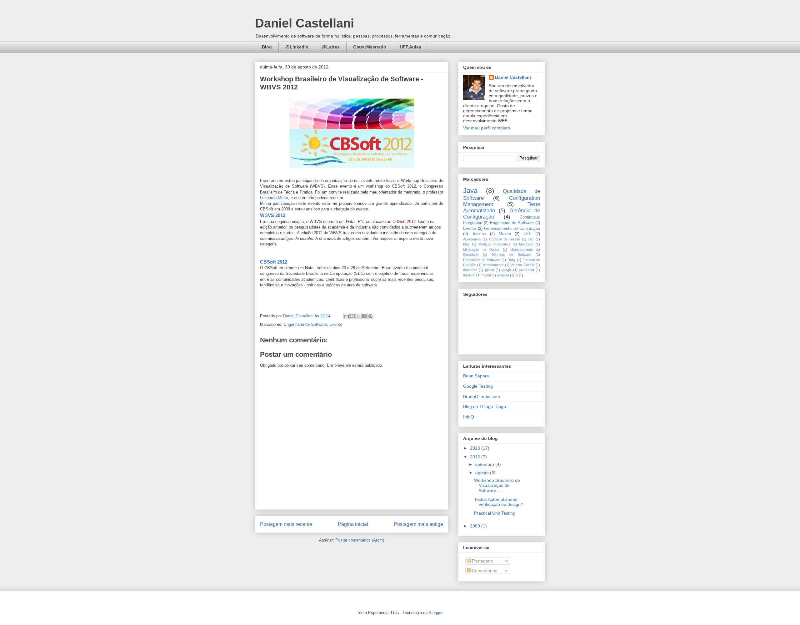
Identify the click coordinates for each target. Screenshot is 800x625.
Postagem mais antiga (418, 524)
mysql (486, 275)
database (470, 270)
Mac (466, 244)
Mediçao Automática (494, 244)
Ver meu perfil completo (486, 127)
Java (470, 190)
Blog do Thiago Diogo (484, 406)
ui (516, 275)
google (507, 270)
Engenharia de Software (305, 324)
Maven (505, 234)
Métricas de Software (511, 254)
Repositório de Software (481, 260)
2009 (475, 525)
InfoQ (468, 416)
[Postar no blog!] (352, 316)
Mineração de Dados (481, 249)
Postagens (482, 560)
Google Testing (478, 386)
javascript (526, 270)
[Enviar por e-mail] (346, 316)
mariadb (469, 275)
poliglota (503, 275)
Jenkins (479, 234)
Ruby (512, 260)
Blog (267, 46)
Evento (335, 324)
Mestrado (526, 244)
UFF (527, 234)
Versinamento (493, 265)
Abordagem (472, 239)
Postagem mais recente (286, 524)
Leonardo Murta (274, 197)
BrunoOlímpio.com (481, 396)
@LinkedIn (296, 46)
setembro (485, 464)
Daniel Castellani (304, 23)
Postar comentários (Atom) (359, 540)
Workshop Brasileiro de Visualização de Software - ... (497, 485)
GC (531, 239)
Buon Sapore (476, 375)
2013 (475, 448)
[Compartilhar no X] (358, 316)
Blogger (435, 612)
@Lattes (331, 46)
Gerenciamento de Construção (512, 228)
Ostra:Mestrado (369, 46)
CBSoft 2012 (404, 221)
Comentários (484, 570)
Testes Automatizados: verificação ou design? (498, 502)
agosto (482, 472)
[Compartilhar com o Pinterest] (370, 316)
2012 (475, 456)
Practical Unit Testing (494, 513)
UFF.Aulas (410, 46)
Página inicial (353, 524)
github (489, 270)
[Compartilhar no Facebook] (364, 316)
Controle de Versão (504, 239)
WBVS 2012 (272, 215)
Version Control (522, 265)
